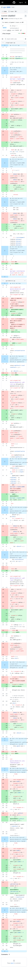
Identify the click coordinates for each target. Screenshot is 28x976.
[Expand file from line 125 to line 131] (4, 665)
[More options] (25, 42)
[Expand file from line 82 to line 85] (4, 510)
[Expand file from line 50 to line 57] (4, 163)
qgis (4, 7)
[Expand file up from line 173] (4, 740)
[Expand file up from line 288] (4, 770)
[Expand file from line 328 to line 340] (4, 910)
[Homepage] (14, 2)
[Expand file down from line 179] (4, 768)
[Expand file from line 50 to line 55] (4, 359)
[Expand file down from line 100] (4, 277)
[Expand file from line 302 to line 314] (4, 839)
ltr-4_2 (13, 26)
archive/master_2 (14, 28)
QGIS (8, 7)
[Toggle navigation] (2, 2)
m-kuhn (6, 18)
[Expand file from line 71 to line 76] (4, 461)
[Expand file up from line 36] (4, 283)
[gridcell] (14, 45)
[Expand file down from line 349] (4, 951)
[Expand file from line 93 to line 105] (4, 555)
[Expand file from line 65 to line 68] (4, 202)
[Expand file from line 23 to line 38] (4, 70)
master (4, 27)
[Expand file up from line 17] (4, 45)
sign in (12, 963)
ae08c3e (9, 30)
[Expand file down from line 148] (4, 738)
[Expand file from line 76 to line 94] (4, 250)
